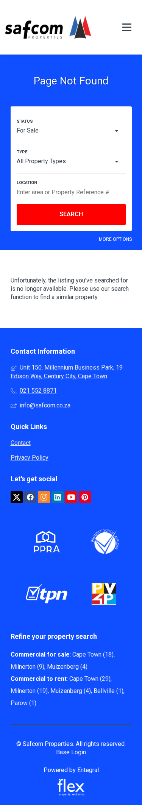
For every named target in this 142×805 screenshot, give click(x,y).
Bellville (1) (108, 690)
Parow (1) (23, 703)
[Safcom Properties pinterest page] (85, 497)
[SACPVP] (104, 595)
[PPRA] (45, 543)
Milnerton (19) (29, 690)
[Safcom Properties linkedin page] (57, 497)
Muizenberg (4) (67, 666)
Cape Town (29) (90, 678)
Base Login (71, 752)
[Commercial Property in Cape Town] (48, 27)
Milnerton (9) (27, 666)
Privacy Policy (29, 457)
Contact (21, 442)
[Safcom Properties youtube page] (71, 497)
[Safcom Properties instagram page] (44, 497)
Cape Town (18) (93, 654)
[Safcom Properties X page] (17, 497)
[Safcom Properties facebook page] (30, 497)
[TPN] (46, 595)
